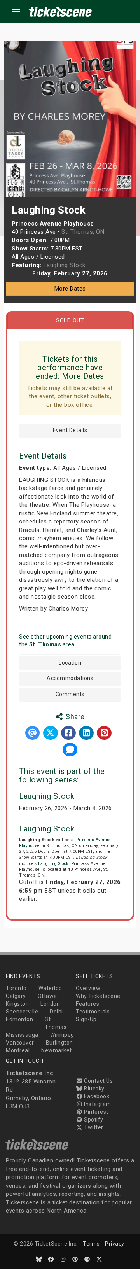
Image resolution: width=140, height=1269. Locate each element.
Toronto (16, 988)
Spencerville (22, 1011)
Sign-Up (86, 1019)
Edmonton (19, 1019)
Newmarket (56, 1050)
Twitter (93, 1127)
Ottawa (47, 996)
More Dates (70, 288)
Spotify (93, 1120)
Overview (88, 988)
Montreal (18, 1050)
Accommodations (70, 678)
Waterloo (50, 988)
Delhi (56, 1011)
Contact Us (98, 1081)
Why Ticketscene (98, 996)
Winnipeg (62, 1035)
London (50, 1004)
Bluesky (94, 1088)
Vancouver (20, 1043)
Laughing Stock (46, 796)
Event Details (70, 430)
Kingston (17, 1004)
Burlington (59, 1043)
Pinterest (95, 1112)
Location (70, 663)
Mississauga (22, 1035)
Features (87, 1004)
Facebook (96, 1096)
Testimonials (93, 1011)
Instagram (97, 1104)
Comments (70, 694)
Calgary (16, 996)
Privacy (114, 1244)
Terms (91, 1244)
